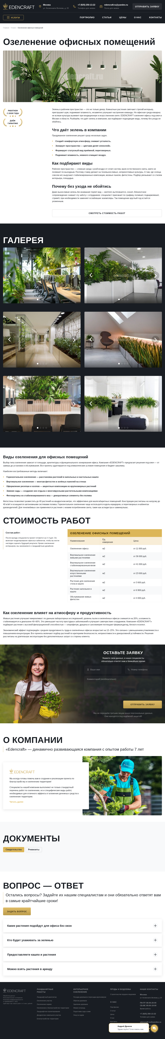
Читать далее (16, 802)
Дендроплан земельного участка (49, 1015)
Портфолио (87, 18)
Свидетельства (14, 849)
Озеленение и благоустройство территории (53, 1008)
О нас (137, 18)
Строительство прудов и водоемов (123, 994)
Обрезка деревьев (80, 1001)
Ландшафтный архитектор (47, 997)
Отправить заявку (147, 7)
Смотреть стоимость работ (107, 213)
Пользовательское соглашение (13, 997)
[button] (9, 275)
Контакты (155, 18)
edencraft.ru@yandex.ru (116, 5)
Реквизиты (33, 849)
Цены (122, 18)
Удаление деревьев (80, 1004)
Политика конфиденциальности (13, 999)
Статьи (107, 18)
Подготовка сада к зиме (82, 1011)
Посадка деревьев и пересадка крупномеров (89, 997)
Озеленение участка (44, 1001)
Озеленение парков (44, 1004)
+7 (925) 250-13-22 (86, 5)
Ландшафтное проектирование (48, 1011)
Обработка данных (9, 995)
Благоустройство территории (48, 1019)
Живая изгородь (79, 1008)
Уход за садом (78, 1015)
